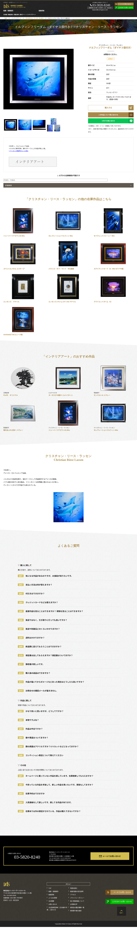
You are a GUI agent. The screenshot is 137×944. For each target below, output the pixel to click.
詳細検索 (8, 185)
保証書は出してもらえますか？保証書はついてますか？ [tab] (46, 655)
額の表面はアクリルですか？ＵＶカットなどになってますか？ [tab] (49, 746)
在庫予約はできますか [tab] (32, 793)
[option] (39, 79)
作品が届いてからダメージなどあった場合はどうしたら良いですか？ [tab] (51, 682)
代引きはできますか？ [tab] (32, 593)
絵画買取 (41, 11)
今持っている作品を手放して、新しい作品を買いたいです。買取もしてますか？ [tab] (56, 784)
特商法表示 (73, 888)
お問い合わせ (53, 904)
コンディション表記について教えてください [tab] (41, 755)
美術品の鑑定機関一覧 (77, 907)
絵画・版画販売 (8, 11)
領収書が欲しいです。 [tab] (31, 664)
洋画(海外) (16, 14)
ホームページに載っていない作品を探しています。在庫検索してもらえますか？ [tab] (56, 776)
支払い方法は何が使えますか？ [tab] (35, 584)
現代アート (23, 14)
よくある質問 (53, 898)
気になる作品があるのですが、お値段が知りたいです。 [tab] (46, 576)
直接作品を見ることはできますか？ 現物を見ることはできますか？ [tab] (51, 611)
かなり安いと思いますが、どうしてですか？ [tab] (41, 711)
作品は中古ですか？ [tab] (31, 729)
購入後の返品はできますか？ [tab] (34, 673)
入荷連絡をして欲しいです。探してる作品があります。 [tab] (46, 802)
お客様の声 (73, 904)
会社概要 (51, 901)
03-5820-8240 (101, 5)
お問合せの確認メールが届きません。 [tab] (38, 690)
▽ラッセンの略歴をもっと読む (18, 151)
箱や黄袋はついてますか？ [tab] (33, 737)
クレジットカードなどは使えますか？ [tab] (38, 602)
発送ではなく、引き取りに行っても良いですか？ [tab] (43, 620)
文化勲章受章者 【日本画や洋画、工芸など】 (57, 909)
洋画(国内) (10, 14)
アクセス (73, 895)
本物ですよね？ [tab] (29, 720)
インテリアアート (31, 14)
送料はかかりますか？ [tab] (32, 637)
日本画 (5, 14)
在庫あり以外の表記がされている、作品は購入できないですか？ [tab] (50, 811)
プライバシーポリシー (77, 898)
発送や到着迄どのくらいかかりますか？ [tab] (39, 629)
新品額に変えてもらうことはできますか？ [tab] (40, 646)
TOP (50, 888)
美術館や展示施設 (75, 911)
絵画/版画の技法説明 (76, 891)
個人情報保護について (77, 901)
